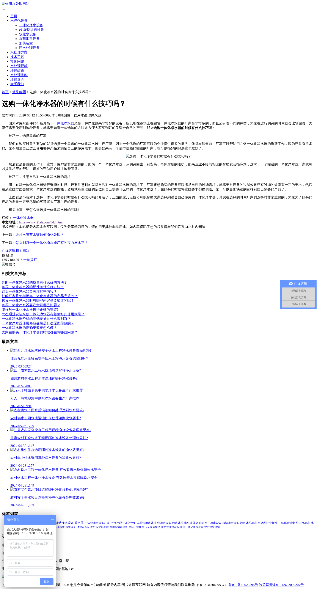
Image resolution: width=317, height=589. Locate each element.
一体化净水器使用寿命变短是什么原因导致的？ (38, 323)
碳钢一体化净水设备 (191, 527)
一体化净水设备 (31, 25)
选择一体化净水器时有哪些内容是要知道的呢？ (38, 300)
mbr (147, 527)
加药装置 (26, 43)
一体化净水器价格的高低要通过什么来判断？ (36, 318)
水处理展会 (191, 523)
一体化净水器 (63, 123)
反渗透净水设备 (63, 523)
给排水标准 (303, 523)
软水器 (79, 523)
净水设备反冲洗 (86, 527)
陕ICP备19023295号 (243, 585)
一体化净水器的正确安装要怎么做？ (29, 328)
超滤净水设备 (230, 523)
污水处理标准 (248, 523)
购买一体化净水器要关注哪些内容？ (29, 291)
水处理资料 (19, 75)
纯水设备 (71, 527)
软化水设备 (27, 34)
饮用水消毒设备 (119, 527)
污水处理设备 (29, 48)
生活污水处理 (136, 527)
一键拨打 (30, 260)
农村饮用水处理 (146, 523)
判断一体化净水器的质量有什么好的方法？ (34, 282)
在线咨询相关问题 (15, 251)
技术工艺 (17, 57)
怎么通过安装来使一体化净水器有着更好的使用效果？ (43, 314)
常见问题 (17, 61)
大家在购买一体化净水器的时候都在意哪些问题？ (40, 332)
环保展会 (17, 79)
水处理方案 (19, 52)
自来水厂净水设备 (210, 523)
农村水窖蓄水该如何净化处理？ (40, 235)
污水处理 (177, 523)
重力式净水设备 (170, 527)
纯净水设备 (164, 523)
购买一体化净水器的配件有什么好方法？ (33, 287)
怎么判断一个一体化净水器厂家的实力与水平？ (52, 243)
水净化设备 (19, 20)
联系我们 (17, 84)
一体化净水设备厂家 (97, 523)
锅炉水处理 (102, 527)
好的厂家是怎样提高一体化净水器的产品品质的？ (40, 296)
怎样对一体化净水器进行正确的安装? (30, 309)
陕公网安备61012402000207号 (281, 585)
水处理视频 (19, 66)
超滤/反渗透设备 (31, 29)
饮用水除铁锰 (212, 527)
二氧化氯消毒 (286, 523)
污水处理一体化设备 (123, 523)
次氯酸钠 (155, 527)
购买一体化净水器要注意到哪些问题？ (31, 305)
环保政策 (17, 70)
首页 (13, 16)
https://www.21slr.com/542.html (41, 222)
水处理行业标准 (267, 523)
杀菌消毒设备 (29, 39)
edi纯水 (60, 527)
